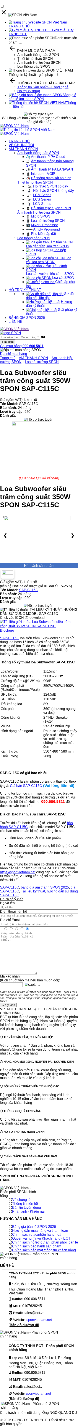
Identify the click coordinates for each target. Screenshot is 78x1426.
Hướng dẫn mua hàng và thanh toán (40, 1230)
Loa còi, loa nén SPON (48, 260)
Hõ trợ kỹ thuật (28, 91)
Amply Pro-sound (46, 229)
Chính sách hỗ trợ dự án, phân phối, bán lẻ (45, 1242)
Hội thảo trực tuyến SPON (51, 208)
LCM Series (42, 195)
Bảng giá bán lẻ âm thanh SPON (42, 97)
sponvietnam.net (39, 1320)
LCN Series (42, 204)
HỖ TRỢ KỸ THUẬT (25, 290)
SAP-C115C (28, 590)
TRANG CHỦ (19, 141)
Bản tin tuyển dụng (26, 1207)
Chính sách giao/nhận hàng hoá (36, 1234)
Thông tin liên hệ (25, 1203)
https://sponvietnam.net (17, 872)
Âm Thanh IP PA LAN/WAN (52, 169)
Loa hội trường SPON (48, 221)
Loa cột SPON (63, 278)
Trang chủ (7, 358)
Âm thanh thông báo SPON (38, 55)
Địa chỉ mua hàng (13, 354)
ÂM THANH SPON (23, 149)
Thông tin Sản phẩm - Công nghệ (42, 87)
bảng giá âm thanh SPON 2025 (45, 887)
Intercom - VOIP (43, 174)
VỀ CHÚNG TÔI (21, 145)
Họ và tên (7, 903)
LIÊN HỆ (15, 321)
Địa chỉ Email (10, 920)
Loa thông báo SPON (33, 66)
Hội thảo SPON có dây (50, 186)
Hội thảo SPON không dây (53, 190)
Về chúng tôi (21, 1200)
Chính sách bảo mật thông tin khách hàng (44, 1250)
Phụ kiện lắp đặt (43, 234)
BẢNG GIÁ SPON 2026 (27, 318)
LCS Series (42, 199)
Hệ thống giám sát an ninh (51, 178)
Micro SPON (40, 216)
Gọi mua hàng (22, 346)
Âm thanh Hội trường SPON (39, 62)
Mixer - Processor (44, 225)
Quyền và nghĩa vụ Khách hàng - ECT (41, 1238)
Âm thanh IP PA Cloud (48, 157)
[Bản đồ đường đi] (24, 1325)
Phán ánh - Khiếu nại (28, 1211)
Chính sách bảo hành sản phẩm (36, 1246)
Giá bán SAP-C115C (26, 786)
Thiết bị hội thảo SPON (35, 58)
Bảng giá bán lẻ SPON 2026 (34, 1227)
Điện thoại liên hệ (13, 911)
